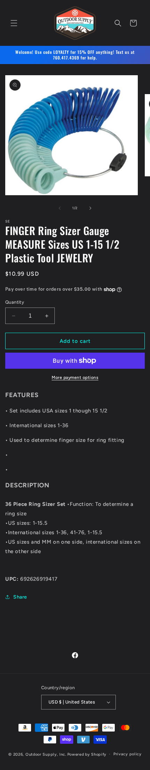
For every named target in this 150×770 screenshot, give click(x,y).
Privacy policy (127, 754)
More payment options (75, 377)
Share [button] (20, 597)
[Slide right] (90, 208)
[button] (14, 23)
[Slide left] (59, 208)
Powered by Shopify (87, 754)
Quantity (14, 302)
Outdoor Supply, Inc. (45, 754)
